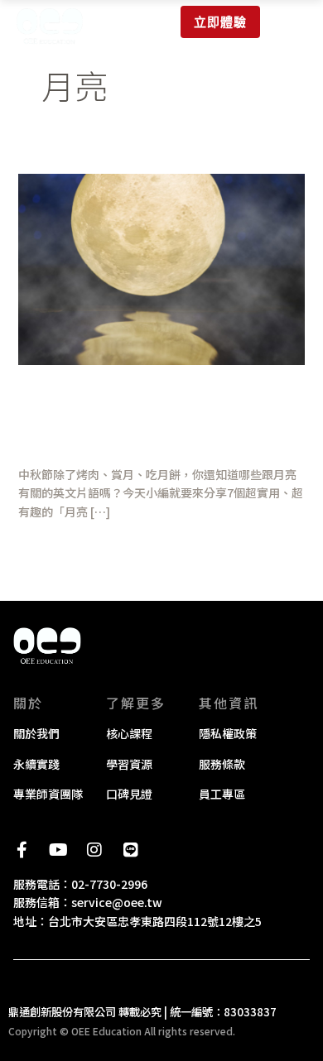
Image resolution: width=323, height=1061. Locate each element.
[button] (291, 21)
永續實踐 (36, 764)
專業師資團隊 (48, 793)
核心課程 (129, 733)
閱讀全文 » (45, 547)
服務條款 (222, 764)
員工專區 (222, 793)
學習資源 (129, 764)
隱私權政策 (228, 733)
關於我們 (36, 733)
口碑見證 (129, 793)
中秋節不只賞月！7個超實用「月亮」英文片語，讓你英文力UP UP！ (157, 417)
